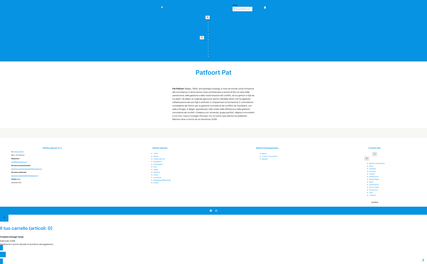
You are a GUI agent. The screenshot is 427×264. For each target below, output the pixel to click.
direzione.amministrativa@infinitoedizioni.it (26, 169)
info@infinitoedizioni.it (19, 162)
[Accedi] (261, 7)
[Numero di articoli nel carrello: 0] (265, 7)
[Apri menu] (202, 38)
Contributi (374, 202)
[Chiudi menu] (207, 17)
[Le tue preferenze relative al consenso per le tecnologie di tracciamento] (423, 260)
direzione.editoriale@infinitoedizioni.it (24, 176)
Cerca (235, 5)
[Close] (4, 218)
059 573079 (18, 152)
